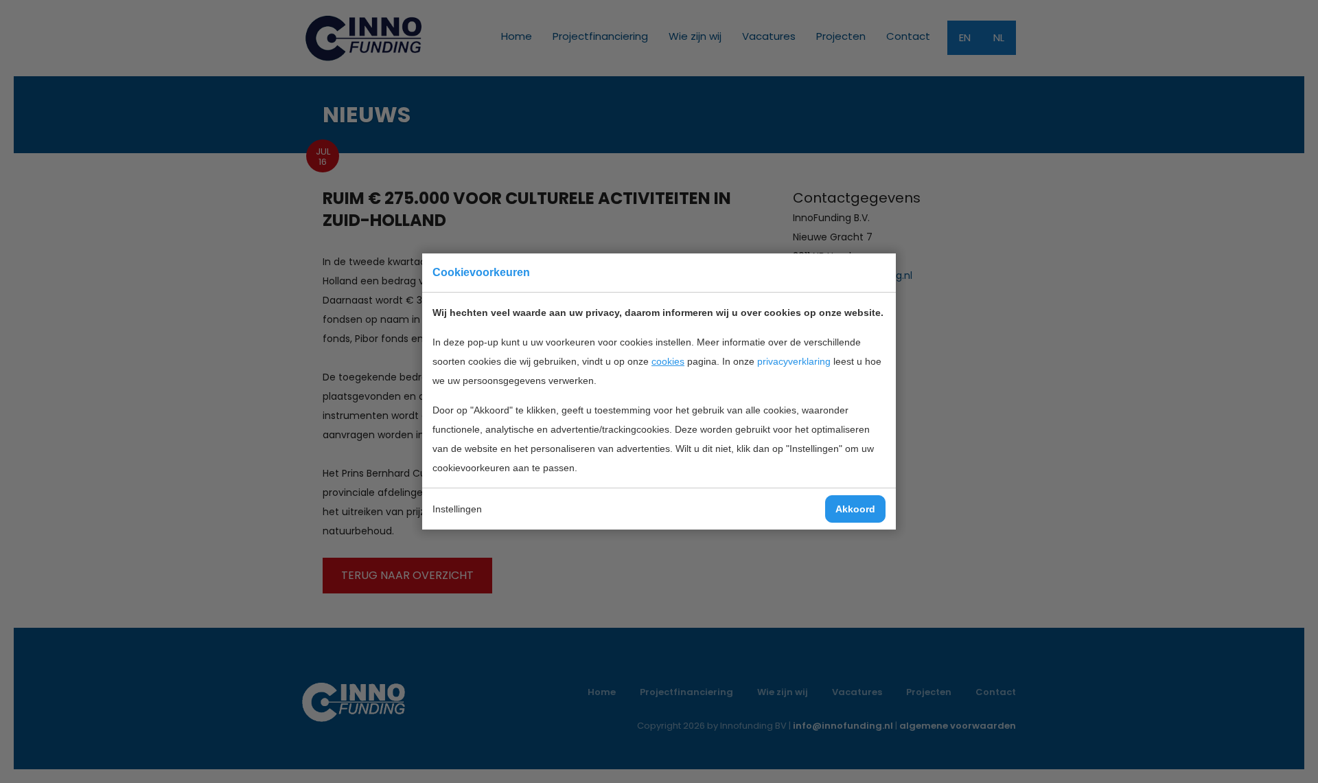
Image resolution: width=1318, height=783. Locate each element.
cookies (667, 361)
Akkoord (855, 508)
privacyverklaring (794, 361)
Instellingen (457, 508)
